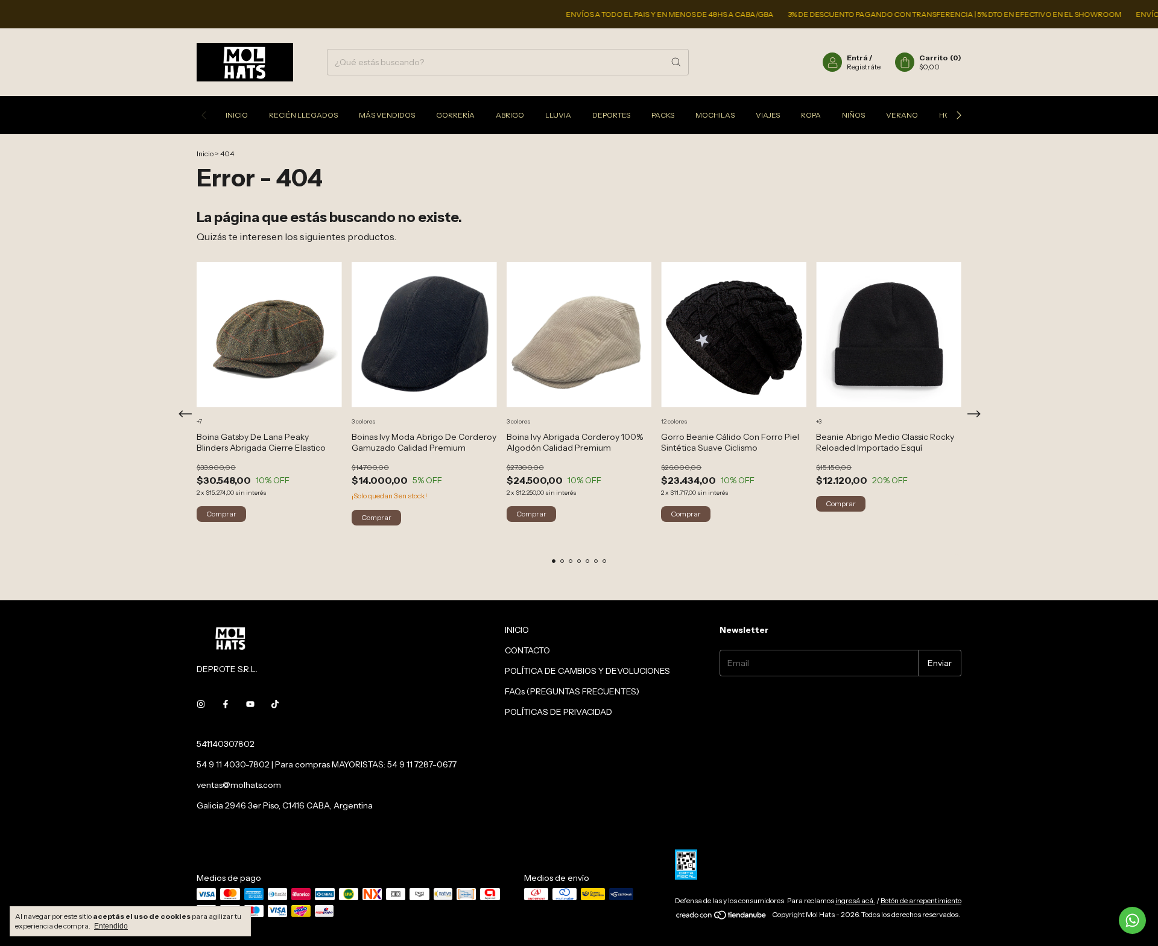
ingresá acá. (855, 900)
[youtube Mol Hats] (250, 704)
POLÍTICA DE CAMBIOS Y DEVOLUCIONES (587, 670)
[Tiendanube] (721, 917)
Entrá (857, 57)
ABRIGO (510, 114)
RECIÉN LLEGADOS (303, 114)
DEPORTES (611, 114)
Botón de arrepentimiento (921, 900)
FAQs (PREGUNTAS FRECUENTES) (572, 691)
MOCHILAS (715, 114)
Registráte (864, 66)
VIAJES (768, 114)
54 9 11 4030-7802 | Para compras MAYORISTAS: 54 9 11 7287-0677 (327, 764)
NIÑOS (853, 114)
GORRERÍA (455, 114)
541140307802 (226, 743)
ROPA (811, 114)
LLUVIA (558, 114)
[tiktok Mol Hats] (275, 704)
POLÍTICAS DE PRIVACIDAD (558, 711)
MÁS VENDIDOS (387, 114)
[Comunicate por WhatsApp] (1132, 920)
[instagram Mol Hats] (201, 704)
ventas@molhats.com (239, 784)
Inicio (205, 153)
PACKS (662, 114)
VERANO (902, 114)
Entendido (111, 926)
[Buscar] (676, 62)
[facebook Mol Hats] (225, 704)
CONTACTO (527, 650)
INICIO (237, 114)
